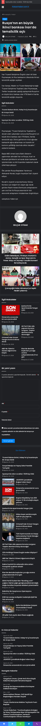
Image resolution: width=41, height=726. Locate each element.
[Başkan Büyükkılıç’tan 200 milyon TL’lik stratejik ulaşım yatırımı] (8, 501)
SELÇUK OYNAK (10, 36)
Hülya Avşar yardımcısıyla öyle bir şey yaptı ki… (26, 515)
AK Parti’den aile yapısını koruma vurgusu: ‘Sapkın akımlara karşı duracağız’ (28, 330)
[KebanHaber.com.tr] (20, 6)
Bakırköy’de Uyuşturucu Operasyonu (16, 591)
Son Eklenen (20, 450)
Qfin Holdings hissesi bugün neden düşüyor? (20, 552)
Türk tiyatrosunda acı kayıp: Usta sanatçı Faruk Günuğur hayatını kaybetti (27, 536)
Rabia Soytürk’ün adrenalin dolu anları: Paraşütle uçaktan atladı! (17, 565)
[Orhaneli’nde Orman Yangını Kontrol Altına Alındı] (11, 330)
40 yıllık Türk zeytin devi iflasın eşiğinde (17, 615)
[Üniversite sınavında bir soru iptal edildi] (11, 310)
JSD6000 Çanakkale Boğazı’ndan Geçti (24, 481)
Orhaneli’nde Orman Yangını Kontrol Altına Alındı (10, 339)
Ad (3, 403)
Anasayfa (7, 14)
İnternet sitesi (6, 420)
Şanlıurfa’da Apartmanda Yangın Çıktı (29, 308)
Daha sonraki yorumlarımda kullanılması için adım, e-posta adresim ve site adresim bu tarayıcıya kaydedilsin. (20, 431)
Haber (13, 14)
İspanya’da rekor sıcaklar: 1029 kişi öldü (19, 2)
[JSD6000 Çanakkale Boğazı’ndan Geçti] (8, 482)
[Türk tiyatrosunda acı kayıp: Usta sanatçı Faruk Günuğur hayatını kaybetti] (8, 537)
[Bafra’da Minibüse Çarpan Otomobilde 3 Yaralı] (8, 608)
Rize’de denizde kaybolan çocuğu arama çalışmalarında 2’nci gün (18, 573)
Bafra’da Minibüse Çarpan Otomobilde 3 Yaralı (26, 606)
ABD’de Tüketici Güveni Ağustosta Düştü (9, 351)
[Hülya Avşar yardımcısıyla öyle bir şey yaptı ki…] (8, 517)
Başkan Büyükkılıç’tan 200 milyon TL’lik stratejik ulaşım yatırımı (27, 500)
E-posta (5, 412)
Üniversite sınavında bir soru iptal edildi (10, 318)
